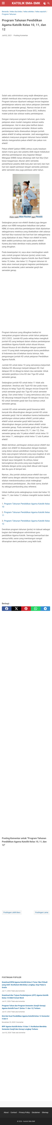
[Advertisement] (26, 66)
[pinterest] (26, 608)
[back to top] (46, 1119)
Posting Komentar (21, 35)
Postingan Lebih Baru (11, 912)
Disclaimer (36, 1112)
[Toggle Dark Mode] (44, 3)
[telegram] (45, 608)
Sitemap (45, 1112)
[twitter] (16, 608)
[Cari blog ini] (48, 3)
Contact (14, 1112)
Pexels (39, 216)
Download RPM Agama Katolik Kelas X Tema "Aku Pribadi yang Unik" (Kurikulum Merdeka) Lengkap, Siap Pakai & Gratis (24, 984)
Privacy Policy (24, 1112)
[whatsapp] (35, 608)
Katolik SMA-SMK (26, 3)
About (6, 1112)
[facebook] (6, 608)
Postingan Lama (41, 912)
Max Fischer (25, 216)
